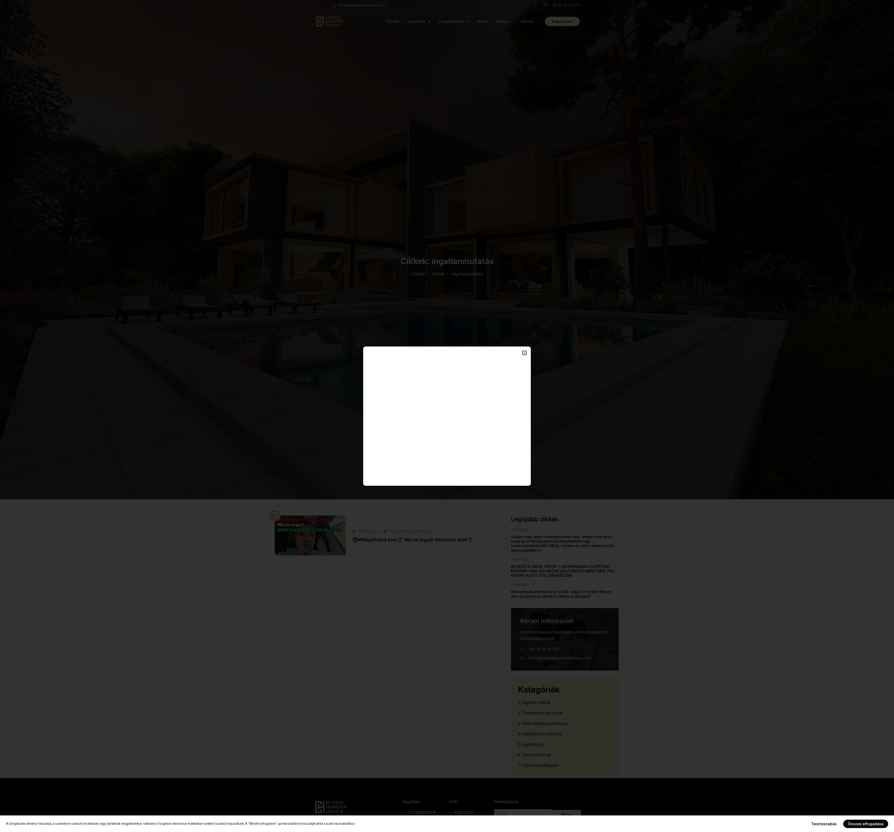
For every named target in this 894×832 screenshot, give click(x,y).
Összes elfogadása (866, 824)
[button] (524, 353)
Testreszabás (824, 824)
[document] (447, 416)
